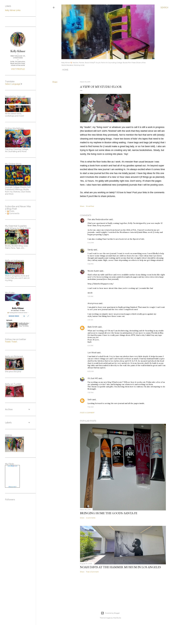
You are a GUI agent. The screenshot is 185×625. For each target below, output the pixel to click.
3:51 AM (90, 320)
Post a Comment (87, 412)
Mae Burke (117, 618)
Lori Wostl (92, 352)
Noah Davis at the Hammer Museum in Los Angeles (120, 567)
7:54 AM (91, 407)
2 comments (90, 518)
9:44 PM (91, 243)
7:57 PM (90, 392)
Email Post (90, 206)
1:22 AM (90, 296)
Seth (90, 399)
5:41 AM (90, 345)
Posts (11, 211)
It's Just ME (93, 378)
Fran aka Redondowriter (98, 219)
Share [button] (54, 82)
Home (65, 70)
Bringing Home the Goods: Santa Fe (108, 513)
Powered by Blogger (112, 613)
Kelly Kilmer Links (12, 10)
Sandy (90, 250)
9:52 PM (90, 264)
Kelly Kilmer (17, 51)
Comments (14, 213)
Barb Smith (93, 327)
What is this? (12, 486)
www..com (12, 466)
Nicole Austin (93, 271)
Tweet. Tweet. (11, 342)
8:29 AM (91, 371)
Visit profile (18, 69)
